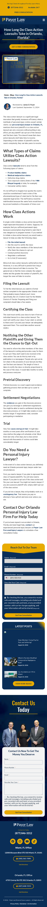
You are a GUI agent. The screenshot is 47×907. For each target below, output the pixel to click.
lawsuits (16, 166)
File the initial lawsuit (16, 242)
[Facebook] (13, 841)
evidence (10, 403)
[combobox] (7, 578)
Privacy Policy (14, 904)
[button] (44, 20)
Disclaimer (23, 904)
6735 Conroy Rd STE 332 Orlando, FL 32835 (23, 880)
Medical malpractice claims (19, 175)
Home (6, 95)
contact (28, 525)
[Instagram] (20, 841)
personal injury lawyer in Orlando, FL (27, 125)
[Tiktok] (34, 841)
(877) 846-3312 (23, 833)
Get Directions (23, 864)
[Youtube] (27, 841)
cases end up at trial (19, 429)
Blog (12, 95)
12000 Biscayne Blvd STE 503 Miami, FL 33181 (23, 853)
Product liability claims (17, 173)
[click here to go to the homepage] (13, 20)
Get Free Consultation (23, 615)
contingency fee (10, 494)
